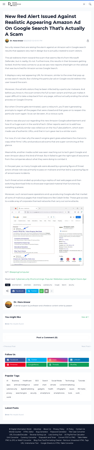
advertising (37, 285)
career (36, 385)
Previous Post (9, 346)
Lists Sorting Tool (55, 435)
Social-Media (57, 381)
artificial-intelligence (22, 385)
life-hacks (81, 389)
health (50, 389)
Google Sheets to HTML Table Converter (57, 443)
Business (15, 381)
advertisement (16, 285)
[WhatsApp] (41, 291)
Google (57, 285)
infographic (61, 389)
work (78, 393)
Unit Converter (12, 437)
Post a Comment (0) (47, 337)
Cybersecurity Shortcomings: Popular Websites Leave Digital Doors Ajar (51, 279)
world (9, 397)
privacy (9, 393)
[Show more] (51, 291)
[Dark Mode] (85, 4)
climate (53, 385)
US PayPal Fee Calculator (74, 435)
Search (64, 285)
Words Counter (15, 432)
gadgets (41, 389)
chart (44, 385)
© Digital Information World (20, 429)
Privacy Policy (58, 429)
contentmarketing (67, 385)
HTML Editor (28, 432)
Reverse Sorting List (38, 435)
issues (71, 389)
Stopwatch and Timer (47, 437)
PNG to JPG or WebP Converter (18, 440)
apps (8, 385)
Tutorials (81, 381)
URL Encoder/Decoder (18, 435)
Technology (70, 381)
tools (70, 393)
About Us (47, 429)
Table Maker (82, 437)
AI (7, 381)
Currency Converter (28, 437)
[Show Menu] (4, 4)
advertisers (27, 285)
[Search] (90, 4)
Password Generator (58, 432)
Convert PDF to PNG (66, 437)
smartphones (59, 393)
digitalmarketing (27, 389)
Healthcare (27, 381)
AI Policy (70, 429)
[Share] (87, 41)
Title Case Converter (77, 432)
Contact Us (80, 429)
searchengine (21, 393)
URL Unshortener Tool (29, 443)
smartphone (45, 393)
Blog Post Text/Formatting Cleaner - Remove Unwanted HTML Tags (61, 440)
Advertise (37, 429)
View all (84, 317)
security (71, 285)
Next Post (86, 346)
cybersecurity (47, 285)
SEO (37, 381)
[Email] (46, 291)
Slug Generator (42, 432)
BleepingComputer (19, 272)
